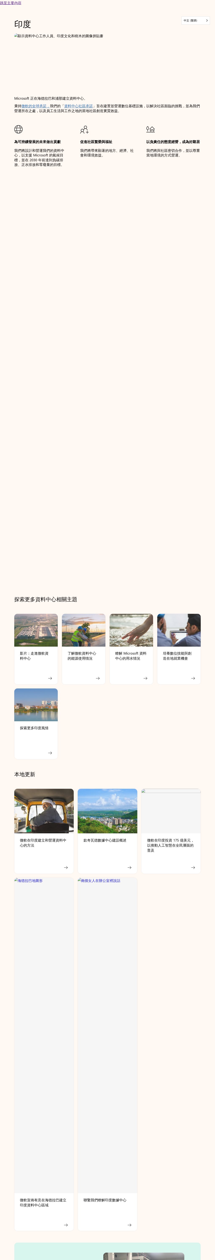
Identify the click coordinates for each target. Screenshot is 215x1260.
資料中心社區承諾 (78, 105)
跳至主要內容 (10, 2)
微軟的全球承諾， (35, 105)
